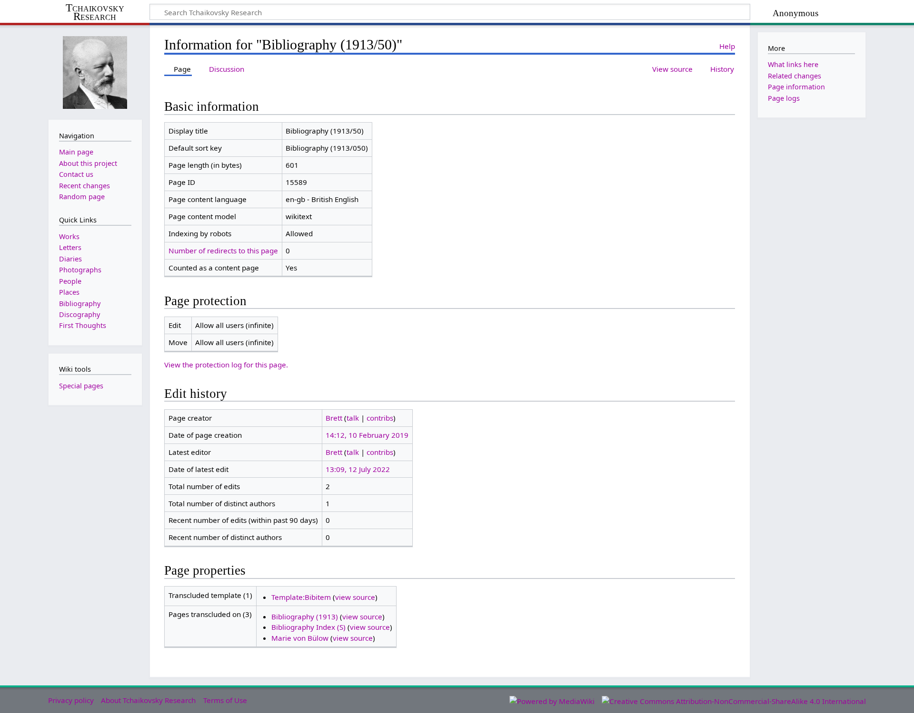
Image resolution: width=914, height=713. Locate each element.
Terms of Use (225, 700)
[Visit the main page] (95, 71)
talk (353, 418)
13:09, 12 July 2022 (358, 469)
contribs (380, 418)
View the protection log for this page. (226, 364)
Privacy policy (71, 700)
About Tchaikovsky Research (148, 700)
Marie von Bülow (299, 638)
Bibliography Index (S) (308, 627)
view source (355, 597)
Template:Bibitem (301, 597)
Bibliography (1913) (304, 616)
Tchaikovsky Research (95, 12)
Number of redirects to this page (223, 250)
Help (727, 46)
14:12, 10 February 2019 (367, 435)
